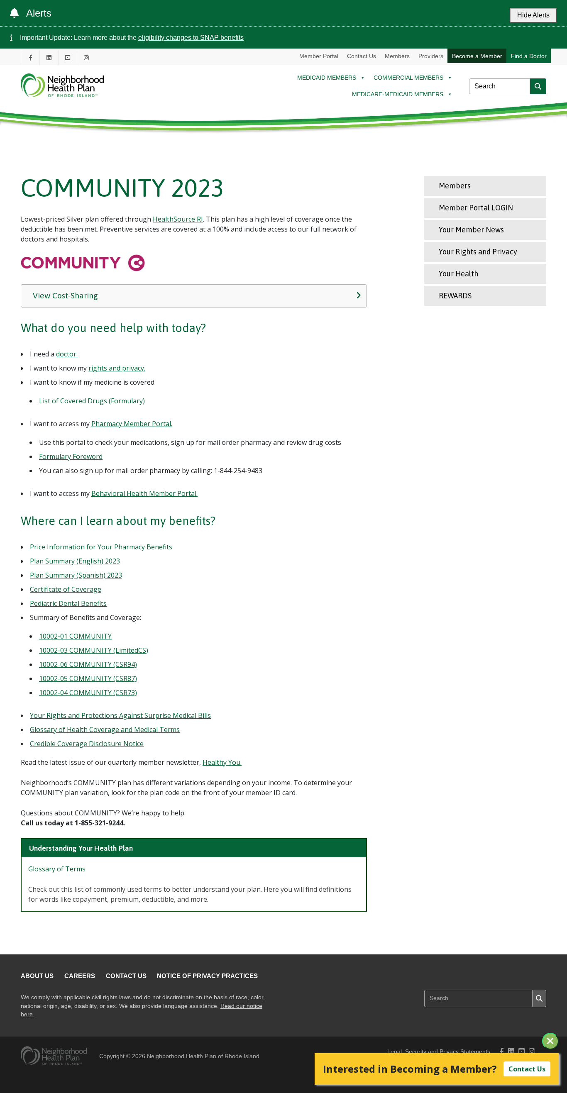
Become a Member (477, 56)
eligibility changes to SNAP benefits (191, 37)
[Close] (550, 1041)
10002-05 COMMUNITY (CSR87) (88, 678)
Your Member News (471, 229)
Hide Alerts (533, 15)
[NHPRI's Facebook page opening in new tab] (30, 57)
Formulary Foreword (71, 456)
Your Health (458, 273)
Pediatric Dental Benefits (68, 603)
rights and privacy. (116, 368)
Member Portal (318, 56)
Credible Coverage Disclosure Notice (87, 743)
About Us (37, 975)
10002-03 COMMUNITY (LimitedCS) (93, 650)
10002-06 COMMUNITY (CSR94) (88, 664)
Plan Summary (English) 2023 (75, 561)
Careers (79, 975)
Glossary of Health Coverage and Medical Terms (105, 729)
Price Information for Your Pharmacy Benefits (101, 546)
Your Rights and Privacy (478, 251)
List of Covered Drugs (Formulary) (92, 400)
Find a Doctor (529, 56)
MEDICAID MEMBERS (326, 77)
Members (397, 56)
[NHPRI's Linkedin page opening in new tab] (49, 57)
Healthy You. (222, 762)
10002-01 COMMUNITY (75, 636)
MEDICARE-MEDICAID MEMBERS (397, 94)
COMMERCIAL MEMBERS (408, 77)
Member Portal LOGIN (476, 207)
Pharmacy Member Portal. (131, 423)
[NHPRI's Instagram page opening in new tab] (86, 57)
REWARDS (455, 295)
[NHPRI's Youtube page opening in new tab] (68, 57)
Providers (430, 56)
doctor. (67, 354)
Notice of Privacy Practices (207, 975)
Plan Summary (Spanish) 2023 (76, 575)
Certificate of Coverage (65, 589)
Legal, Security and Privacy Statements (438, 1052)
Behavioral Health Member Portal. (144, 493)
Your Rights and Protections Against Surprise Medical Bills (120, 715)
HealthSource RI (178, 219)
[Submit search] (538, 86)
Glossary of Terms (57, 868)
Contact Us (361, 56)
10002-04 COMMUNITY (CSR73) (88, 692)
